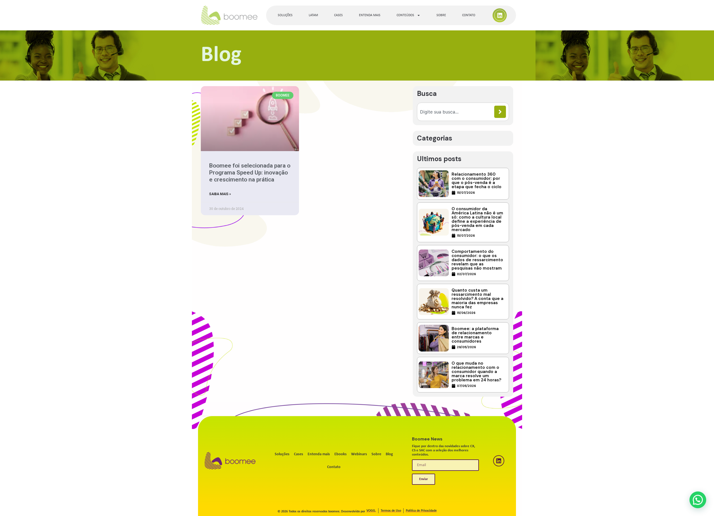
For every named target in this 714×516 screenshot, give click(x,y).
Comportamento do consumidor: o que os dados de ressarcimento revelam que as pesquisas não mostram (477, 260)
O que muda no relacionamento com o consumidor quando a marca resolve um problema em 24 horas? (476, 371)
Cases (338, 15)
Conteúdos (405, 15)
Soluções (285, 15)
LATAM (313, 15)
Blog (389, 454)
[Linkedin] (499, 15)
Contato (468, 15)
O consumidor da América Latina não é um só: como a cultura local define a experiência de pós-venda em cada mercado (477, 219)
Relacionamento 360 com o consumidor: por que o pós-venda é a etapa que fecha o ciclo (476, 180)
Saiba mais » (220, 194)
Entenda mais (369, 15)
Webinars (359, 454)
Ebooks (340, 454)
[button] (697, 499)
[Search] (500, 112)
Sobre (441, 15)
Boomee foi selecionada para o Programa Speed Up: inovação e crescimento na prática (249, 172)
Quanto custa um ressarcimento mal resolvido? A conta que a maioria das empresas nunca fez (477, 298)
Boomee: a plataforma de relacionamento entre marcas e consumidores (475, 335)
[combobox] (457, 112)
